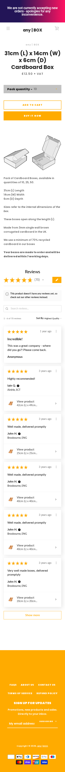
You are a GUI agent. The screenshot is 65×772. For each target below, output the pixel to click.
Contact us (46, 684)
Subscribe (46, 721)
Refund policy (47, 693)
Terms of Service (20, 693)
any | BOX (32, 30)
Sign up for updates (32, 703)
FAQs (13, 684)
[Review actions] (56, 331)
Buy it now (32, 115)
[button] (43, 280)
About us (27, 684)
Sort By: (40, 318)
